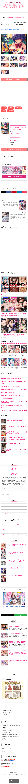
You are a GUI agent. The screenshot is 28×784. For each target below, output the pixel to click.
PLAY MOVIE (13, 141)
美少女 (16, 526)
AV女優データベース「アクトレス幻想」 (11, 725)
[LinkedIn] (19, 192)
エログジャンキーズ (6, 748)
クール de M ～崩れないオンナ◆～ (16, 633)
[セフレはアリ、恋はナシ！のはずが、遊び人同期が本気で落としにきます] (12, 599)
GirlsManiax (21, 589)
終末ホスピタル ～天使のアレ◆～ (10, 369)
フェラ (4, 107)
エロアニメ (10, 13)
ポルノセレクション (6, 751)
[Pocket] (24, 192)
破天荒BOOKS (5, 738)
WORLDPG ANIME (15, 137)
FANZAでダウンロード (15, 79)
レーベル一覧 (5, 507)
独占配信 (11, 110)
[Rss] (2, 488)
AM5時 (4, 607)
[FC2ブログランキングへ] (11, 760)
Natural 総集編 (24, 367)
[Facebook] (8, 192)
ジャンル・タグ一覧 (6, 504)
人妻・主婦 (17, 534)
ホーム (3, 13)
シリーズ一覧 (5, 513)
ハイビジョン (17, 524)
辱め (15, 531)
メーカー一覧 (5, 510)
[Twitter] (3, 192)
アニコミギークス (6, 727)
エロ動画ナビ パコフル (7, 730)
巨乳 (4, 110)
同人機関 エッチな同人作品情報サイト (10, 736)
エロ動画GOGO (5, 729)
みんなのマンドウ (6, 732)
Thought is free (22, 774)
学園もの (3, 531)
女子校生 (19, 107)
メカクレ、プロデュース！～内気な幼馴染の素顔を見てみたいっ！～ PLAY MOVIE (18, 127)
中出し (11, 107)
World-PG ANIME (15, 133)
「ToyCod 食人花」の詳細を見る (14, 176)
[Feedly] (20, 615)
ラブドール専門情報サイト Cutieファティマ (12, 734)
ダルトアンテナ (5, 750)
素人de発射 (4, 739)
